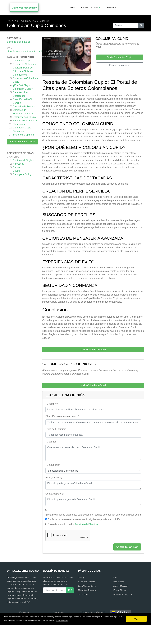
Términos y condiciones (92, 612)
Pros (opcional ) (53, 477)
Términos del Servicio (86, 524)
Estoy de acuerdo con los (73, 524)
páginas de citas (89, 7)
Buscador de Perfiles (24, 106)
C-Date (16, 171)
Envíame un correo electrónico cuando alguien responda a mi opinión (84, 519)
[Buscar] (141, 25)
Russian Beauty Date (123, 594)
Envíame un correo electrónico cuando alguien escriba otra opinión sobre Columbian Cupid (93, 514)
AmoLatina (18, 164)
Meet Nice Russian (87, 590)
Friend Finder (119, 590)
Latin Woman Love (87, 586)
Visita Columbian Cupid (22, 141)
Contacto (24, 612)
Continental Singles (23, 160)
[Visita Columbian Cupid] (66, 56)
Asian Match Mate (86, 581)
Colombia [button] (122, 612)
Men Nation (118, 581)
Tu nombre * (51, 404)
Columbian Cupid (22, 60)
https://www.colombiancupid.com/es (25, 51)
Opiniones (111, 7)
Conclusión (19, 124)
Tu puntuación (52, 465)
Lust (115, 577)
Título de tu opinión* (55, 429)
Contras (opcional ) (55, 493)
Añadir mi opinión (127, 547)
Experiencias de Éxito (24, 117)
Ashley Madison (120, 586)
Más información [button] (62, 620)
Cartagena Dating (22, 174)
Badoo (16, 167)
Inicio (72, 7)
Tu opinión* (51, 441)
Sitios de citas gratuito (33, 21)
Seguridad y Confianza (25, 120)
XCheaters (83, 594)
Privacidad (58, 612)
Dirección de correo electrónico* (62, 416)
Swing (81, 577)
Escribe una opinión (23, 134)
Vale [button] (136, 619)
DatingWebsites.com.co (24, 7)
